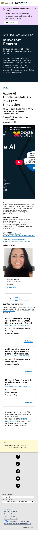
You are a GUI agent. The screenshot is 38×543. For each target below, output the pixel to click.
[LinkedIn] (18, 487)
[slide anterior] (4, 268)
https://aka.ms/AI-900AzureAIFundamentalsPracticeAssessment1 (19, 236)
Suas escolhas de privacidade (18, 521)
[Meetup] (18, 465)
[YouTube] (18, 479)
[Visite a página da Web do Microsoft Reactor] (21, 3)
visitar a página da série (16, 420)
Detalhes (28, 341)
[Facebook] (18, 458)
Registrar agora (11, 22)
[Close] (35, 8)
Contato (7, 509)
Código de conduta (11, 519)
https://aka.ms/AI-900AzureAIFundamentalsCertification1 (17, 240)
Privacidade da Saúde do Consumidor (17, 524)
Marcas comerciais (11, 511)
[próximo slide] (33, 268)
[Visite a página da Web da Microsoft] (7, 3)
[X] (18, 472)
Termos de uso (9, 516)
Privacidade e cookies (11, 514)
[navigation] (11, 299)
